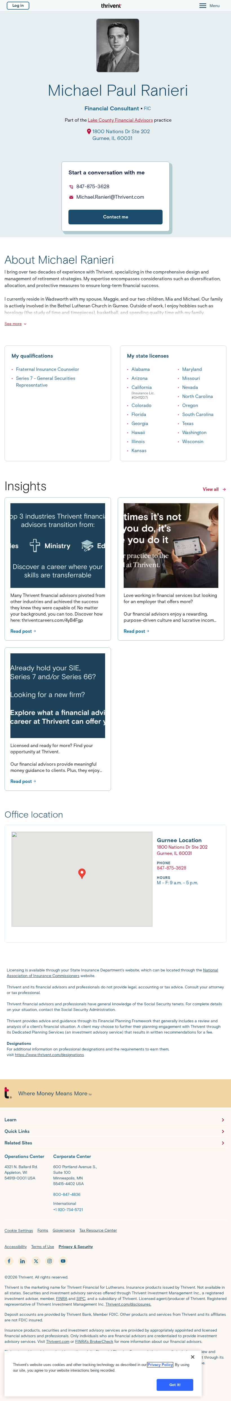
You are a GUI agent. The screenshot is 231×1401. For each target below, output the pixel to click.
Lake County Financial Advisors (120, 120)
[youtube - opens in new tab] (63, 1261)
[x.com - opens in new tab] (36, 1261)
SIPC (80, 1298)
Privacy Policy (160, 1365)
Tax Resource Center (98, 1230)
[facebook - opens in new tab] (9, 1261)
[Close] (192, 1357)
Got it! (175, 1385)
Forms (42, 1230)
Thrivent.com (57, 1341)
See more (13, 323)
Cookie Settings (19, 1230)
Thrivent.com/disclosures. (128, 1304)
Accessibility (16, 1246)
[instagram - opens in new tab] (49, 1261)
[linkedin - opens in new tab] (22, 1261)
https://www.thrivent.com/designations (49, 1054)
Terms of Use (42, 1246)
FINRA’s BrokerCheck (94, 1341)
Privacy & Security (76, 1246)
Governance (64, 1230)
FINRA (61, 1298)
